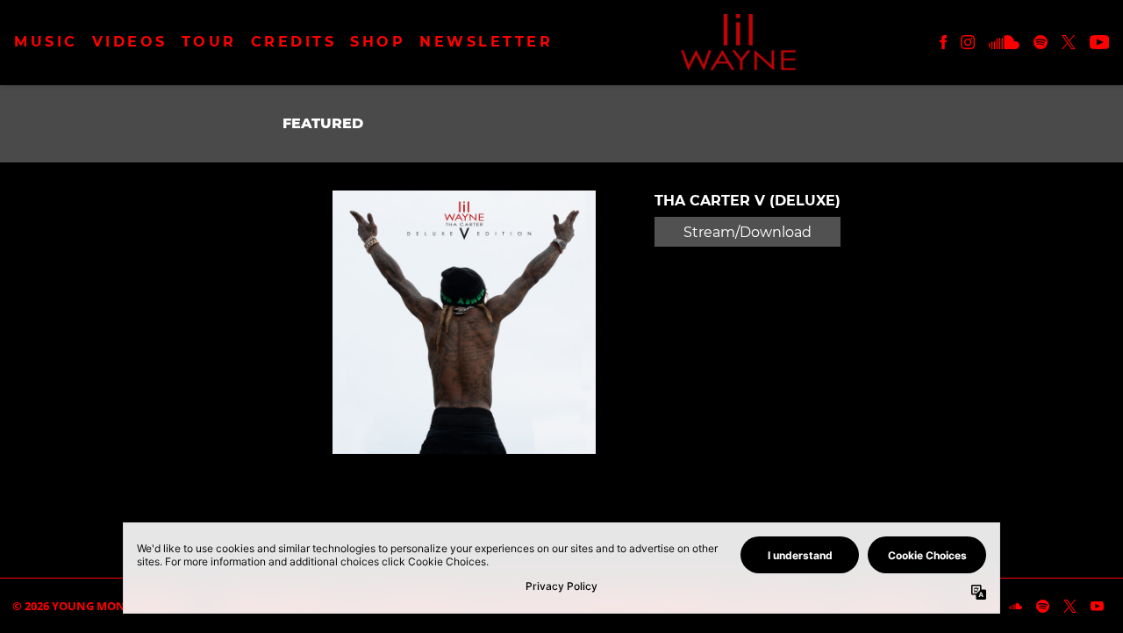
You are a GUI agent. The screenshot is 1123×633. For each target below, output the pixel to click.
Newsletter (486, 42)
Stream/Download (747, 232)
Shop (377, 42)
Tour (209, 42)
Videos (130, 42)
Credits (294, 42)
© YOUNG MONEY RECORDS (103, 606)
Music (46, 42)
